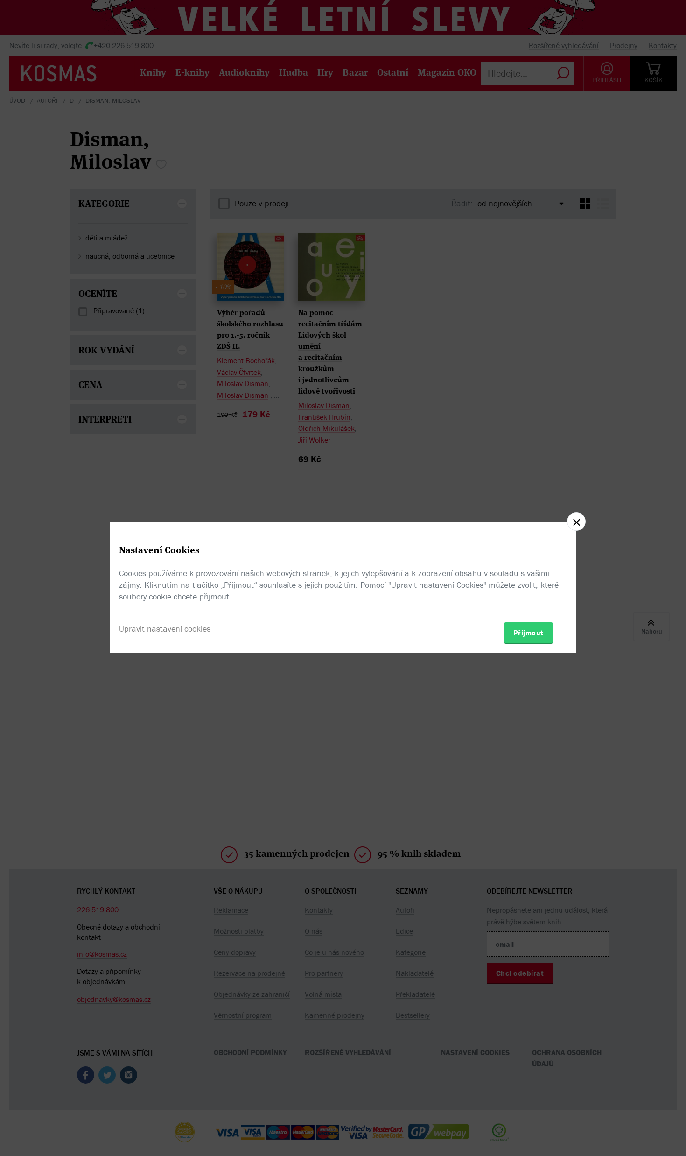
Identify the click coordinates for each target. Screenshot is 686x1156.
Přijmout (528, 632)
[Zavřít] (576, 521)
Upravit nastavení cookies (164, 628)
